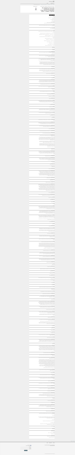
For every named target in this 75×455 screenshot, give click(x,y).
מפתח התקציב (30, 446)
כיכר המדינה (30, 447)
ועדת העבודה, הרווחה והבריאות (44, 4)
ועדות (47, 3)
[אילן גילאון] (36, 8)
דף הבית (53, 4)
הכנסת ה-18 (49, 4)
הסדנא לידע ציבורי (28, 445)
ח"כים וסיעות (52, 3)
